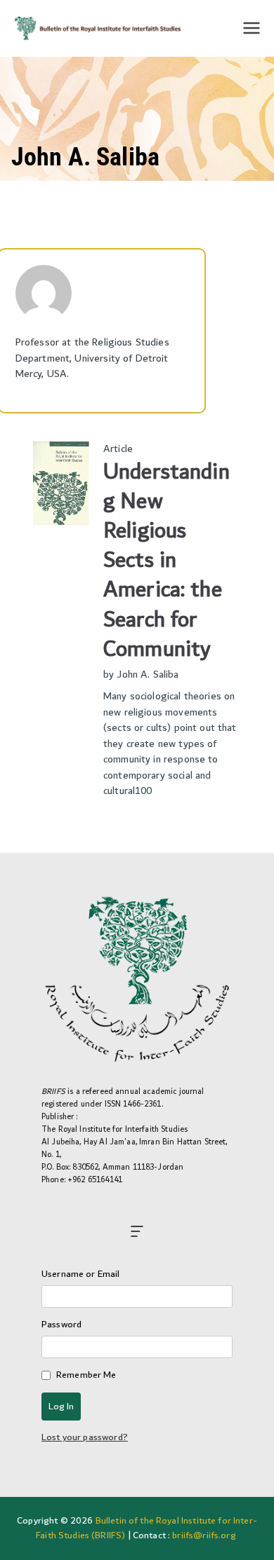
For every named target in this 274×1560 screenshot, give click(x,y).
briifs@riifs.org (203, 1535)
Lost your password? (84, 1437)
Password (61, 1325)
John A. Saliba (147, 674)
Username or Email (80, 1274)
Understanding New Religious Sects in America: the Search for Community (166, 561)
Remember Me (86, 1375)
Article (118, 449)
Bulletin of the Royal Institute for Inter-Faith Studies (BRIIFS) (146, 1528)
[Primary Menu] (251, 28)
